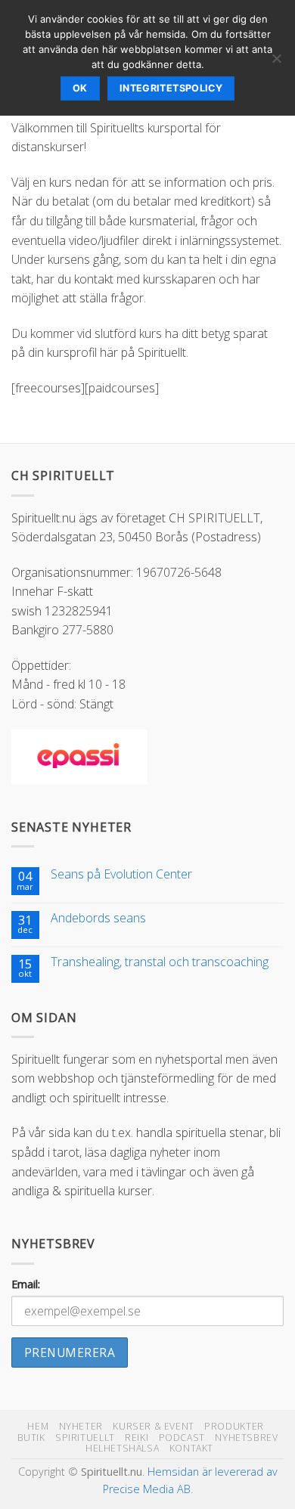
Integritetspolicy (171, 88)
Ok (80, 88)
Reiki (136, 1437)
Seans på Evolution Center (121, 874)
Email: (25, 1284)
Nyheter (81, 1426)
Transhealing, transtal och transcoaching (160, 962)
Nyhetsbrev (246, 1437)
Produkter (234, 1426)
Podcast (182, 1437)
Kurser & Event (153, 1426)
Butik (31, 1437)
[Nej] (276, 63)
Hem (37, 1426)
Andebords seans (98, 918)
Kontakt (191, 1448)
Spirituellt (85, 1437)
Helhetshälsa (122, 1448)
